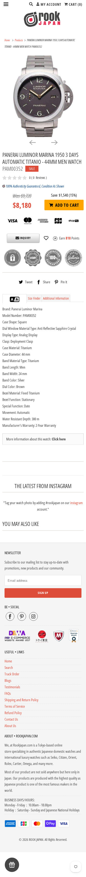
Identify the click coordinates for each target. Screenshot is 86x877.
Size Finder (34, 298)
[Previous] (32, 142)
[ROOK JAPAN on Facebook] (10, 616)
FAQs (8, 693)
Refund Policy (13, 712)
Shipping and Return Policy (21, 699)
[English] (12, 299)
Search (9, 667)
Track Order (12, 674)
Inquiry (25, 238)
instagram (76, 502)
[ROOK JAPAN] (43, 19)
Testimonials (12, 686)
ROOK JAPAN (36, 839)
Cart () (75, 4)
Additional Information (56, 298)
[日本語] (17, 299)
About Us (10, 725)
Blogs (8, 680)
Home (8, 661)
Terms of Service (15, 706)
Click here (59, 439)
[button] (46, 238)
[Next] (54, 142)
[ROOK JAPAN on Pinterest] (21, 616)
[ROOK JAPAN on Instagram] (33, 616)
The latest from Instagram (43, 486)
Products (19, 40)
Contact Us (11, 719)
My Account (50, 4)
